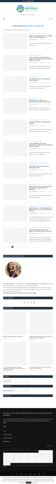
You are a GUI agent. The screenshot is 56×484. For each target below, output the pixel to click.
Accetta (28, 482)
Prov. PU (50, 33)
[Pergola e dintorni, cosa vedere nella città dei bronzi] (15, 41)
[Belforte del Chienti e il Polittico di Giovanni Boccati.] (15, 106)
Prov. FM (40, 55)
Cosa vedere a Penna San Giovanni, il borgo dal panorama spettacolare (41, 145)
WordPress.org (6, 441)
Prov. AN (40, 227)
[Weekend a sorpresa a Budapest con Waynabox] (14, 323)
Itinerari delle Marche (43, 33)
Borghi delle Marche (33, 33)
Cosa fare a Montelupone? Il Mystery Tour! (39, 167)
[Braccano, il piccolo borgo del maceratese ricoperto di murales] (15, 192)
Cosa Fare (31, 164)
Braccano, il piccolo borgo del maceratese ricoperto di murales (40, 188)
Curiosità (44, 184)
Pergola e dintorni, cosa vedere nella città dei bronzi (40, 36)
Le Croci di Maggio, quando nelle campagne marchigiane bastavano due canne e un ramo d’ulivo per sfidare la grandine (14, 368)
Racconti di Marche (33, 39)
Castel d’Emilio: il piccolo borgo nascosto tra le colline (40, 230)
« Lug (4, 466)
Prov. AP (47, 119)
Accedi (4, 431)
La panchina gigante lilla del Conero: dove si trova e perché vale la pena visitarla (40, 368)
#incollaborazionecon (33, 162)
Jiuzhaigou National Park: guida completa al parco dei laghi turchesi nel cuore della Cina (41, 337)
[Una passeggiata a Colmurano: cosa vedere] (15, 84)
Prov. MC (40, 76)
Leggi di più (35, 482)
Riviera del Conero (47, 227)
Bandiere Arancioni (32, 205)
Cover (40, 184)
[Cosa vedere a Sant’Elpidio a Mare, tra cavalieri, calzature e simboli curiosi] (15, 63)
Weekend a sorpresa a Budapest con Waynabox (13, 336)
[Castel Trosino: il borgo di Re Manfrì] (15, 127)
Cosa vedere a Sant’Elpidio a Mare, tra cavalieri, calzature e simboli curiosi (41, 59)
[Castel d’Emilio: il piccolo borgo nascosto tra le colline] (15, 235)
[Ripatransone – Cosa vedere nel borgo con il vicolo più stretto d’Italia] (15, 213)
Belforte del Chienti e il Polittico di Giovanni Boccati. (40, 101)
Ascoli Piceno (31, 119)
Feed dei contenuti (7, 434)
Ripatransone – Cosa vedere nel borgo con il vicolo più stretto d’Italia (40, 209)
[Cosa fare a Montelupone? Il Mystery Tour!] (15, 170)
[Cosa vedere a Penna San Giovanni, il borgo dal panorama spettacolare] (15, 149)
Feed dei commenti (7, 438)
